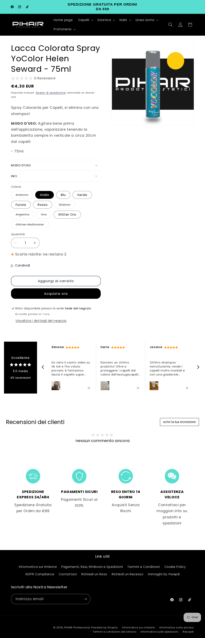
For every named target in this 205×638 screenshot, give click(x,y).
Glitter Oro (67, 214)
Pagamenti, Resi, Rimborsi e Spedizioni (92, 567)
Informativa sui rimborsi (38, 567)
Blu (63, 195)
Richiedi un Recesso (128, 574)
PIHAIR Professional (77, 627)
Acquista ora (56, 293)
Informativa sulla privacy (176, 627)
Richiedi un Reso (94, 574)
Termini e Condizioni (143, 567)
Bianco (67, 205)
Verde (82, 195)
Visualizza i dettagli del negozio (41, 321)
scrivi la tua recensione (179, 422)
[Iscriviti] (85, 599)
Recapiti (188, 631)
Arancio (24, 196)
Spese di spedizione (51, 93)
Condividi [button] (22, 265)
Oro (46, 215)
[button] (85, 20)
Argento (25, 215)
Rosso (43, 205)
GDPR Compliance (39, 574)
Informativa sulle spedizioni (160, 631)
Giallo (44, 195)
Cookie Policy (175, 567)
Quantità (18, 234)
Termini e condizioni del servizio (114, 631)
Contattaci (68, 574)
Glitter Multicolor (32, 225)
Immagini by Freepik (164, 574)
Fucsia (21, 205)
